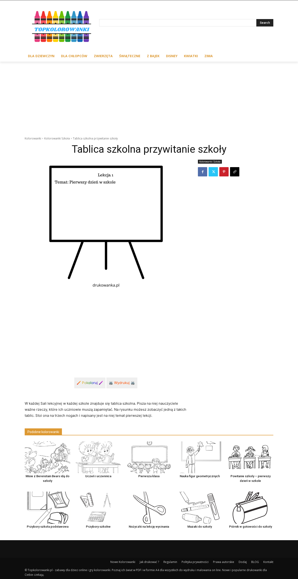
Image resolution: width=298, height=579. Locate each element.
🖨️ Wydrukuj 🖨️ (122, 382)
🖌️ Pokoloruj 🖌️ (90, 382)
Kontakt (268, 562)
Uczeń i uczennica (98, 476)
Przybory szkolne (98, 526)
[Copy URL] (234, 171)
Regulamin (170, 562)
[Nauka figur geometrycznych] (200, 457)
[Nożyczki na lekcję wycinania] (149, 507)
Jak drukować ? (149, 562)
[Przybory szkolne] (98, 507)
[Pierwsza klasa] (149, 457)
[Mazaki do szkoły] (200, 507)
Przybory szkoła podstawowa (47, 526)
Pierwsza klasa (148, 476)
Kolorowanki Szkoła (57, 138)
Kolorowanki (33, 138)
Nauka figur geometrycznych (200, 476)
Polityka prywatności (195, 562)
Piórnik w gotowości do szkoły (250, 526)
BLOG (255, 562)
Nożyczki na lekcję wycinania (149, 526)
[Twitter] (213, 171)
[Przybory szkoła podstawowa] (47, 507)
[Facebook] (202, 171)
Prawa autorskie (223, 562)
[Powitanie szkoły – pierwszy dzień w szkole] (250, 457)
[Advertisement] (149, 96)
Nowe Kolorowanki (122, 562)
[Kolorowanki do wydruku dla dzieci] (62, 27)
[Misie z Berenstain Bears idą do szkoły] (47, 457)
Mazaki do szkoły (199, 526)
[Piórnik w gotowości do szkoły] (250, 507)
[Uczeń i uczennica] (98, 457)
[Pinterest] (224, 171)
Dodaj (243, 562)
